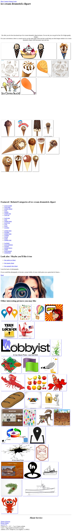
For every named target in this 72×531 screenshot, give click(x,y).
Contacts (6, 1)
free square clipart (9, 263)
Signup (11, 1)
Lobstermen (7, 252)
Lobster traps (7, 230)
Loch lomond (8, 251)
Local (5, 226)
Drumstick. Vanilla (62, 57)
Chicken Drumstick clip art (28, 92)
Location (6, 227)
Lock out (6, 215)
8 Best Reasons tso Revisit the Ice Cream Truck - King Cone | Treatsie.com (27, 73)
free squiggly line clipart (11, 266)
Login (15, 1)
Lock (5, 210)
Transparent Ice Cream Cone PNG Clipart (41, 149)
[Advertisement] (36, 20)
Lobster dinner (8, 209)
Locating (6, 232)
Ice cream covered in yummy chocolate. (35, 132)
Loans (6, 238)
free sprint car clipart (10, 260)
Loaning (6, 235)
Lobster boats (8, 221)
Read (2, 275)
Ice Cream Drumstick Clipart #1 (35, 168)
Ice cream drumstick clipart (22, 134)
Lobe (5, 220)
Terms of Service (5, 521)
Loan (5, 224)
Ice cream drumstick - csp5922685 (46, 133)
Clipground (9, 526)
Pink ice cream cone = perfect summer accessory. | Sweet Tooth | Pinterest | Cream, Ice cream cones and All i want (8, 130)
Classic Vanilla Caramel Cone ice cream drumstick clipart (6, 167)
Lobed (6, 249)
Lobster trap (7, 213)
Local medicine (8, 245)
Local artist (7, 207)
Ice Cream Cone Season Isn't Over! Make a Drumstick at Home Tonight (52, 149)
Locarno (6, 246)
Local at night (8, 205)
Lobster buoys (8, 248)
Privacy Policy (5, 523)
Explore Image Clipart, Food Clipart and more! (18, 167)
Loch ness (7, 218)
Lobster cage (7, 240)
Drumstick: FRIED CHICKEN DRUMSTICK (43, 73)
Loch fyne (7, 223)
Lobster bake (7, 234)
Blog (2, 1)
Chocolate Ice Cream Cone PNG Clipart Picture (31, 149)
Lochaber (6, 243)
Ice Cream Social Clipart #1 (8, 92)
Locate (6, 237)
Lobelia (6, 212)
